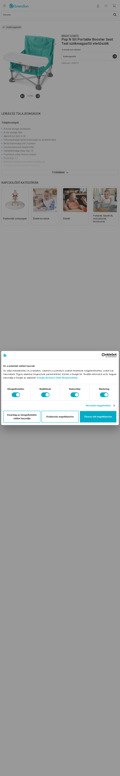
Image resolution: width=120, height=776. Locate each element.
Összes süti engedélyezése (98, 416)
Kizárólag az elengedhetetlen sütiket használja (22, 417)
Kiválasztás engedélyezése (60, 416)
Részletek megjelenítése (98, 405)
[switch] (45, 394)
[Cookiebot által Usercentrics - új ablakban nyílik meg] (104, 355)
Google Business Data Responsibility (57, 377)
